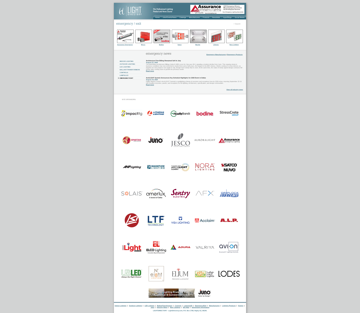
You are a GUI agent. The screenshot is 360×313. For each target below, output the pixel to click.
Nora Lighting (234, 44)
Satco (180, 44)
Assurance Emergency (125, 44)
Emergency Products (235, 54)
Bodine (161, 44)
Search (237, 24)
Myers (143, 44)
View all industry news (234, 89)
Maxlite (197, 44)
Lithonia (216, 44)
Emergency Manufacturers (216, 54)
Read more (150, 71)
